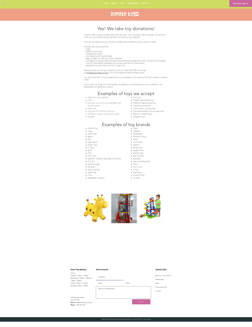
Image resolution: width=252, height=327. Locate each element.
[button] (114, 3)
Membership (160, 279)
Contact (158, 291)
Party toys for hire (161, 287)
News (157, 283)
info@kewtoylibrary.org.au (97, 72)
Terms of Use (138, 319)
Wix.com (130, 319)
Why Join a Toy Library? (163, 276)
